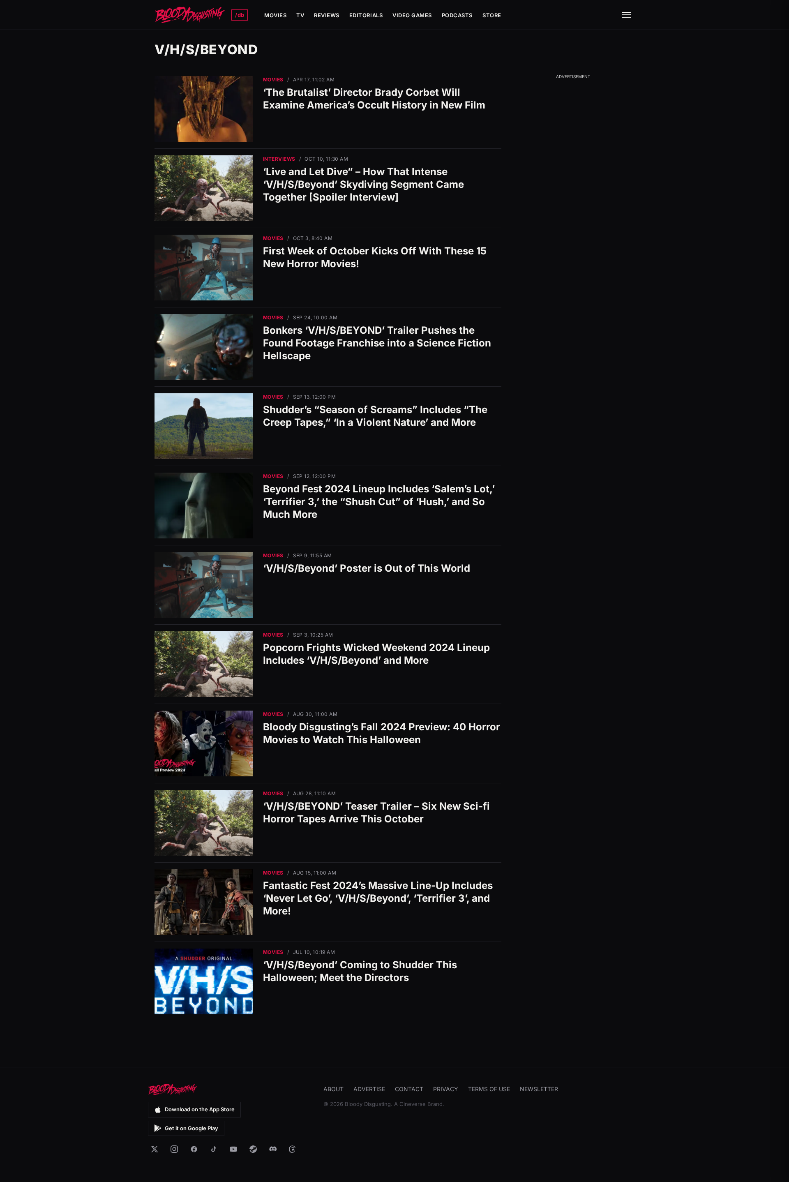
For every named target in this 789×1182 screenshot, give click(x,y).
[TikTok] (213, 1149)
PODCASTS (457, 15)
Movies (275, 15)
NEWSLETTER (539, 1088)
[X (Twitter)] (154, 1149)
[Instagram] (174, 1149)
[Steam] (253, 1149)
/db (239, 15)
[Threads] (292, 1149)
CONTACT (409, 1088)
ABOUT (333, 1088)
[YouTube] (233, 1149)
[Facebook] (194, 1149)
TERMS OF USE (489, 1088)
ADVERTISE (369, 1088)
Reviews (326, 15)
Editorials (366, 15)
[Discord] (272, 1149)
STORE (491, 15)
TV (300, 15)
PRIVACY (445, 1088)
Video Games (412, 15)
